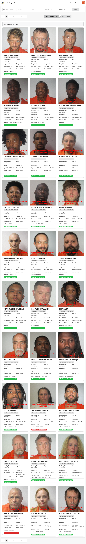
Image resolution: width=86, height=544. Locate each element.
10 (21, 16)
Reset (75, 9)
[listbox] (24, 9)
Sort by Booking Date (52, 16)
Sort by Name (66, 16)
